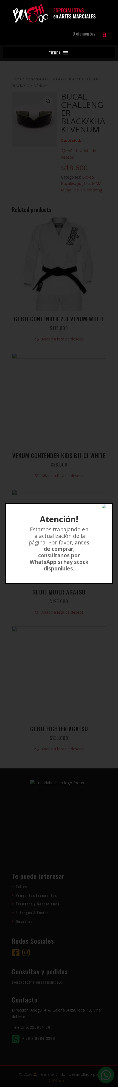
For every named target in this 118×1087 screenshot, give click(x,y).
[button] (55, 52)
